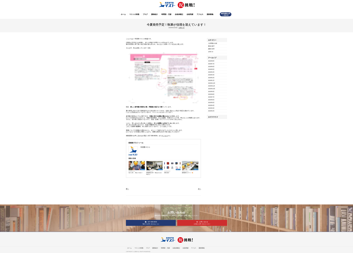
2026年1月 (211, 80)
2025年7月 (211, 97)
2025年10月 (211, 88)
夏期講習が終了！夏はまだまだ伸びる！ (154, 173)
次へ (199, 189)
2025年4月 (211, 105)
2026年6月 (211, 66)
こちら (165, 135)
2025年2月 (211, 111)
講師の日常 (211, 49)
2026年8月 (211, 61)
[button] (151, 223)
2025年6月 (211, 99)
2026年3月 (211, 75)
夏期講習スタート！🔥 (187, 172)
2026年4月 (211, 72)
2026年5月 (211, 69)
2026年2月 (211, 77)
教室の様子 (211, 46)
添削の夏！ (167, 172)
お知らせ (181, 27)
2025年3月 (211, 108)
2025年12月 (211, 83)
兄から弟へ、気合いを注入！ (136, 172)
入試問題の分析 (212, 43)
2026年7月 (211, 64)
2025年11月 (211, 86)
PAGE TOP (344, 243)
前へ (127, 189)
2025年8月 (211, 94)
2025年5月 (211, 102)
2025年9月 (211, 91)
